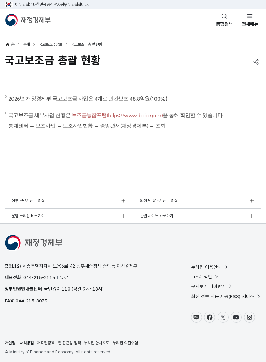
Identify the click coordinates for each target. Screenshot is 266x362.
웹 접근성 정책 (69, 342)
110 (66, 289)
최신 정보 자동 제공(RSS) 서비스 (222, 296)
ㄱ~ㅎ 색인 (201, 276)
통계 (26, 44)
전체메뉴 (250, 24)
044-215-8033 (31, 300)
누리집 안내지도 (96, 342)
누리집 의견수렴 (125, 342)
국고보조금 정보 (50, 44)
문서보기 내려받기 (208, 286)
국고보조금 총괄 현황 (86, 44)
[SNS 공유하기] (255, 61)
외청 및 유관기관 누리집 (159, 200)
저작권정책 (45, 342)
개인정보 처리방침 (19, 342)
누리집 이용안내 (206, 267)
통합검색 (224, 24)
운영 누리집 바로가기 (28, 215)
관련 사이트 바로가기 (156, 215)
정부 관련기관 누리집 (28, 200)
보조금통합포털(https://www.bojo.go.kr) (117, 115)
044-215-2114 (39, 277)
